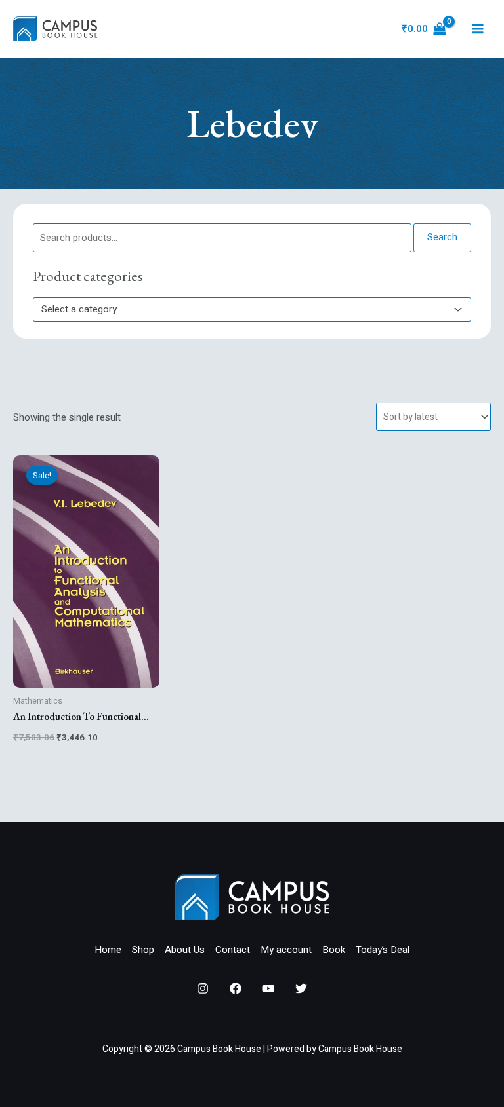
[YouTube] (268, 988)
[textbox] (246, 309)
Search (442, 237)
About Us (185, 950)
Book (333, 950)
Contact (232, 950)
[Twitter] (301, 988)
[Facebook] (236, 988)
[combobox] (252, 309)
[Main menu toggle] (477, 29)
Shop (143, 950)
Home (107, 950)
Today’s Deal (383, 950)
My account (286, 950)
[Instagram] (203, 988)
